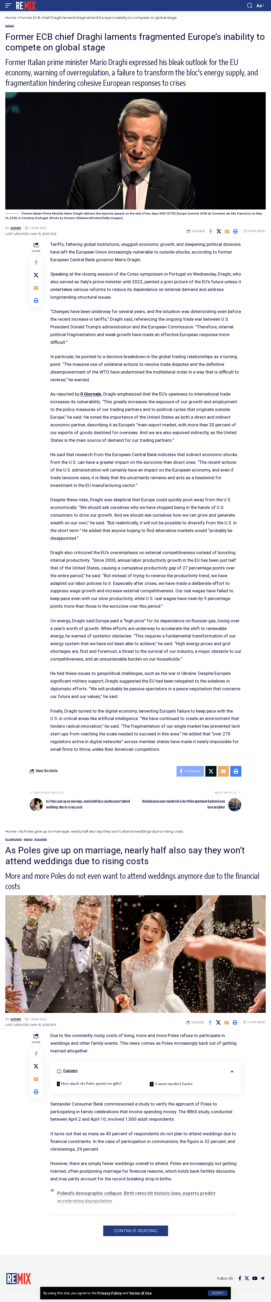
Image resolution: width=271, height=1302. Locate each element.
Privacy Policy (109, 1293)
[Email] (227, 231)
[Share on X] (219, 231)
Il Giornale (90, 394)
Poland (40, 839)
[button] (218, 1293)
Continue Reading (135, 1230)
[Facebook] (240, 1278)
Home (10, 17)
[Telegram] (262, 1278)
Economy (13, 839)
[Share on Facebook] (210, 231)
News (9, 25)
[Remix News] (25, 5)
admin (15, 228)
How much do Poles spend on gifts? (91, 1083)
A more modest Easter (174, 1083)
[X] (246, 1278)
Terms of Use (140, 1293)
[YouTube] (255, 1278)
